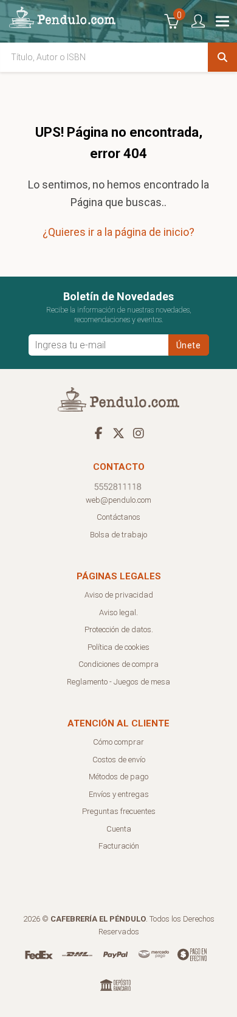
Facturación (118, 845)
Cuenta (118, 828)
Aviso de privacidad (118, 594)
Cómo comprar (118, 741)
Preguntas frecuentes (119, 811)
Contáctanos (118, 517)
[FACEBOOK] (98, 433)
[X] (118, 433)
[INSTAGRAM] (138, 433)
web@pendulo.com (118, 500)
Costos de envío (118, 759)
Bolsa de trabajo (118, 534)
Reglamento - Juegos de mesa (118, 681)
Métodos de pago (118, 776)
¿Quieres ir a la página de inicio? (118, 232)
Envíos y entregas (119, 794)
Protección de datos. (118, 629)
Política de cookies (118, 647)
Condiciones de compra (118, 664)
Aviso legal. (118, 612)
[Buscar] (222, 57)
